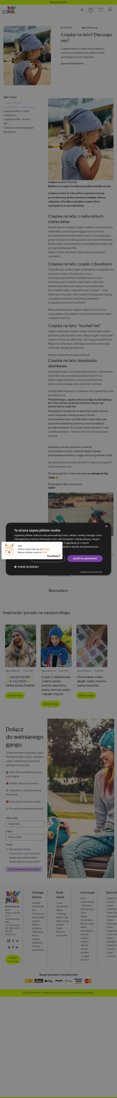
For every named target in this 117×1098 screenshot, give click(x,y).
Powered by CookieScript (91, 572)
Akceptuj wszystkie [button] (85, 558)
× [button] (106, 526)
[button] (26, 566)
